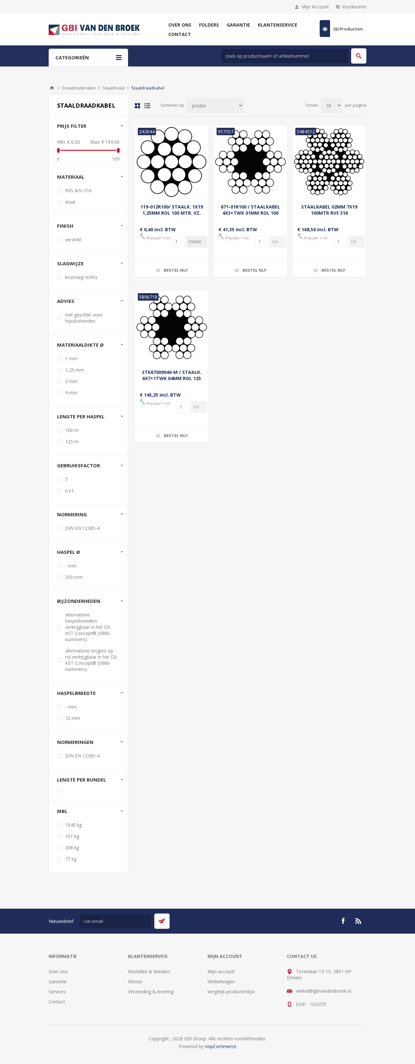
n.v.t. (70, 490)
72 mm (72, 718)
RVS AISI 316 (78, 190)
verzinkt (73, 239)
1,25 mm (74, 370)
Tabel (137, 105)
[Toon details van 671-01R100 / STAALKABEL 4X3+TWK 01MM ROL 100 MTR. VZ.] (250, 162)
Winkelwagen (221, 981)
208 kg (72, 847)
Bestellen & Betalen (149, 971)
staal (70, 202)
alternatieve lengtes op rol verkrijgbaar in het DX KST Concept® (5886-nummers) (91, 660)
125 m (71, 441)
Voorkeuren (354, 7)
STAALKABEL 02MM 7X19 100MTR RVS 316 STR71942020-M (329, 213)
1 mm (71, 358)
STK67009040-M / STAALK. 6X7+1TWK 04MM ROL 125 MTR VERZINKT (171, 378)
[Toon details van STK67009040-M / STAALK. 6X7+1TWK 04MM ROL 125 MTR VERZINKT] (171, 327)
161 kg (72, 836)
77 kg (71, 859)
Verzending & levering (150, 991)
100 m (71, 430)
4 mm (71, 392)
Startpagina (52, 88)
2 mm (71, 381)
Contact (57, 1001)
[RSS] (358, 921)
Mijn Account (315, 7)
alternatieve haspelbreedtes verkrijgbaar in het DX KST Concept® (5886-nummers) (88, 627)
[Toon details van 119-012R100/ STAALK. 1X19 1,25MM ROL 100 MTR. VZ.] (171, 162)
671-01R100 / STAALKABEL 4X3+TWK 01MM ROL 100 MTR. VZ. (250, 213)
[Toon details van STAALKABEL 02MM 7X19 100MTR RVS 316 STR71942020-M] (329, 162)
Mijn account (221, 971)
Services (57, 991)
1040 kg (73, 825)
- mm (71, 566)
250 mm (74, 577)
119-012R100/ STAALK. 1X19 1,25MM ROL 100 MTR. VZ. (171, 210)
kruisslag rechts (81, 277)
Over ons (58, 971)
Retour (135, 981)
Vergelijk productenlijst (231, 991)
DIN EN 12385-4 (82, 528)
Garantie (57, 981)
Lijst (147, 105)
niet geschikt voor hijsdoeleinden (83, 318)
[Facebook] (343, 921)
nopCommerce (220, 1046)
